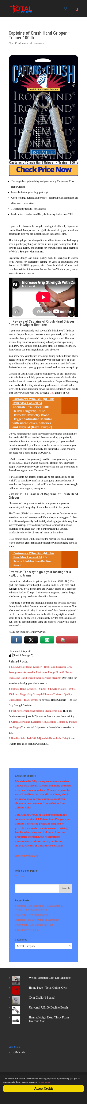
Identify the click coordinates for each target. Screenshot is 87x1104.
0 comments (37, 43)
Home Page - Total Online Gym (48, 987)
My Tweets (20, 876)
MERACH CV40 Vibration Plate (31, 914)
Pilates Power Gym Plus (27, 929)
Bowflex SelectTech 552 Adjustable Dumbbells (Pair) (39, 738)
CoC (52, 392)
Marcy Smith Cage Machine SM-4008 (34, 924)
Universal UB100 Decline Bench (48, 1007)
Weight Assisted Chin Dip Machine (50, 977)
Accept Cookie (43, 1088)
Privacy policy (44, 1082)
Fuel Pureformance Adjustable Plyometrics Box (36, 710)
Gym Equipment (18, 43)
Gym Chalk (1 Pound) (42, 997)
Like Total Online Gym (26, 855)
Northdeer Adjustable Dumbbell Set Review (37, 919)
